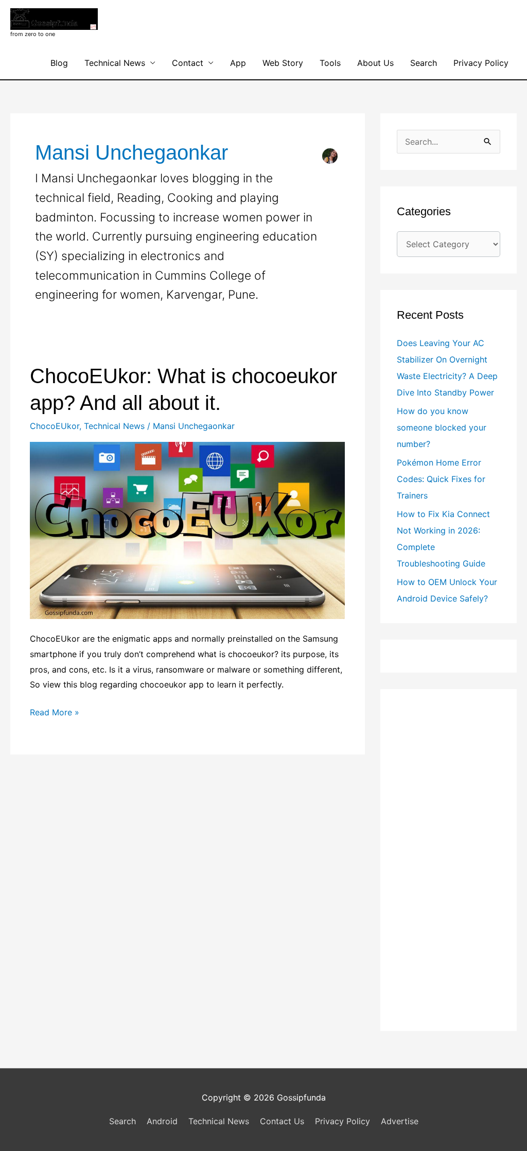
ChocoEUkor (54, 426)
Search (423, 63)
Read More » (54, 713)
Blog (59, 63)
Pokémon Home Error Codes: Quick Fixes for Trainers (441, 479)
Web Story (282, 63)
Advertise (399, 1121)
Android (162, 1121)
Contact (187, 63)
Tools (330, 63)
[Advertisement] (448, 860)
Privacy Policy (480, 63)
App (238, 63)
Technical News (114, 63)
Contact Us (282, 1121)
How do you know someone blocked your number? (441, 427)
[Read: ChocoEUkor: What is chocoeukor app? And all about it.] (187, 529)
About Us (375, 63)
